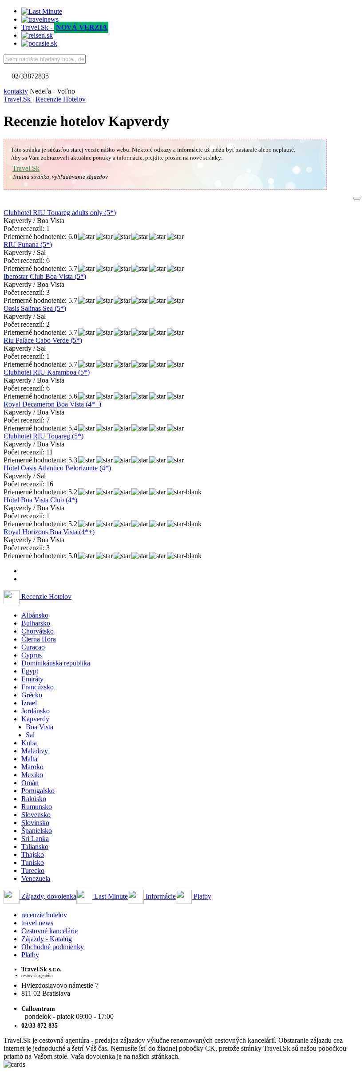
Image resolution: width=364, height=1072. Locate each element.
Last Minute (110, 896)
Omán (30, 782)
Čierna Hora (38, 639)
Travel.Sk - (64, 27)
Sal (30, 735)
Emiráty (32, 679)
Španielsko (36, 830)
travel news (37, 923)
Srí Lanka (35, 838)
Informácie (160, 896)
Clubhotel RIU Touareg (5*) (43, 436)
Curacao (33, 647)
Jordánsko (35, 711)
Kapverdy (35, 719)
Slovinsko (35, 822)
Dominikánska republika (55, 663)
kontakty (16, 91)
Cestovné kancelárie (49, 931)
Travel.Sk (26, 168)
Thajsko (32, 854)
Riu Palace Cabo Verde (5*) (43, 340)
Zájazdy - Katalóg (46, 939)
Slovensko (36, 814)
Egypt (29, 671)
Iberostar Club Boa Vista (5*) (45, 276)
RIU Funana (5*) (28, 244)
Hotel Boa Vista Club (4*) (40, 500)
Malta (29, 759)
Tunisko (32, 862)
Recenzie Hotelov (45, 596)
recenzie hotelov (44, 915)
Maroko (32, 767)
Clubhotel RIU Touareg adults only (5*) (60, 212)
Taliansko (34, 846)
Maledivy (34, 751)
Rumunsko (36, 806)
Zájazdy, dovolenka (48, 896)
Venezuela (35, 878)
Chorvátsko (37, 631)
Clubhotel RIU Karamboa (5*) (47, 372)
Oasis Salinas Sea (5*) (35, 308)
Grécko (31, 695)
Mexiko (32, 775)
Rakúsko (33, 798)
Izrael (29, 703)
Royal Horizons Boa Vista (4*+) (49, 532)
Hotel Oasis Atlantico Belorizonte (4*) (57, 468)
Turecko (32, 870)
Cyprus (31, 655)
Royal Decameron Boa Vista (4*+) (52, 404)
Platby (201, 896)
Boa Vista (39, 727)
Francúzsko (37, 687)
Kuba (29, 743)
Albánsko (34, 615)
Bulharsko (35, 623)
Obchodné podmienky (52, 947)
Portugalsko (38, 790)
